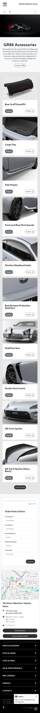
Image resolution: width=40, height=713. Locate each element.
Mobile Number (11, 542)
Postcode (8, 550)
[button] (35, 12)
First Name (9, 516)
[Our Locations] (10, 12)
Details (29, 111)
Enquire (9, 111)
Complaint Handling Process (13, 703)
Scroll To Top (20, 487)
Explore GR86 (20, 65)
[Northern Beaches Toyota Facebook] (4, 707)
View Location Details (20, 636)
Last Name (9, 525)
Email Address (10, 533)
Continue (30, 561)
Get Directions (20, 630)
